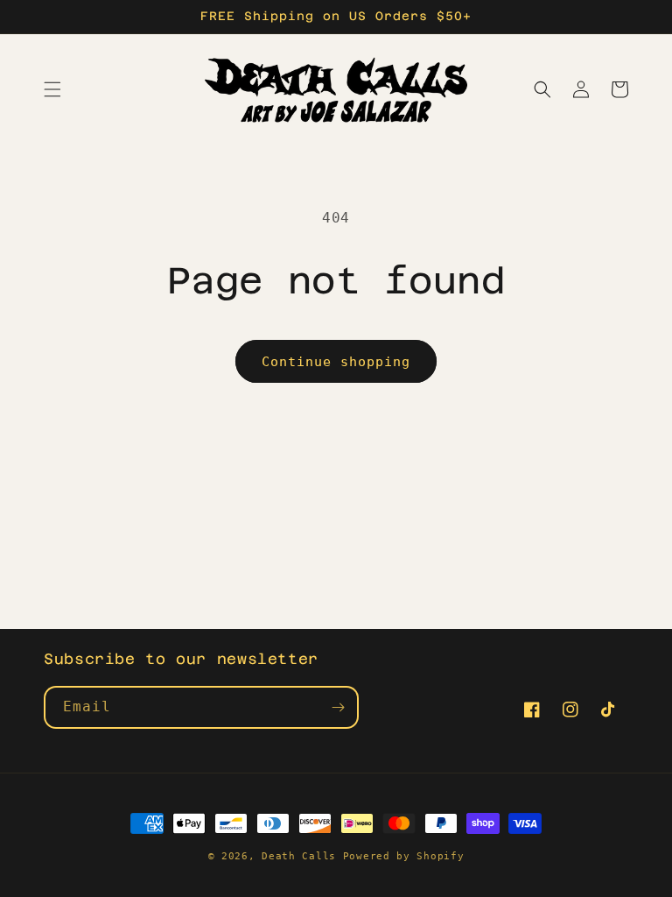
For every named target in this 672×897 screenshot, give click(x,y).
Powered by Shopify (404, 856)
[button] (52, 89)
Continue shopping (336, 362)
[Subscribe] (337, 707)
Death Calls (299, 856)
